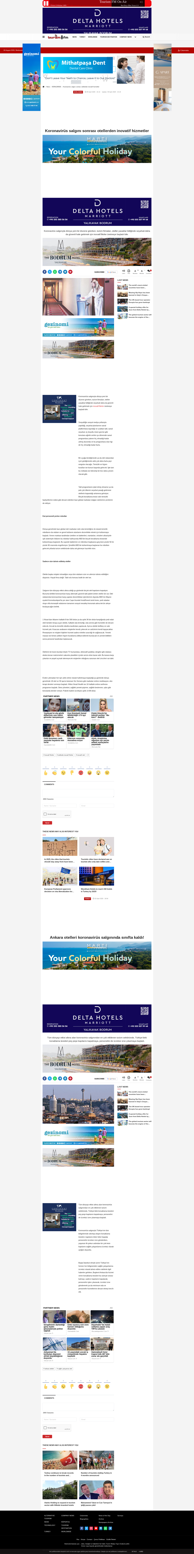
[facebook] (45, 272)
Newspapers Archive (106, 1522)
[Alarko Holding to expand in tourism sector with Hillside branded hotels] (60, 1489)
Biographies (84, 1519)
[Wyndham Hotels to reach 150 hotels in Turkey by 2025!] (96, 876)
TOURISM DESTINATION (108, 37)
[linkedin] (65, 272)
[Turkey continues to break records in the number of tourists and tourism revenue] (60, 1460)
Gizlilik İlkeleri (111, 1539)
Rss (78, 1539)
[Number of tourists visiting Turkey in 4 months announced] (96, 1460)
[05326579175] (105, 1528)
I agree (141, 1551)
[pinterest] (70, 272)
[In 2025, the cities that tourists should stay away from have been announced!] (60, 846)
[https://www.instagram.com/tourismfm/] (91, 1528)
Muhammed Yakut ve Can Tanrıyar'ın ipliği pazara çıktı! (96, 1504)
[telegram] (60, 272)
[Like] (46, 769)
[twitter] (50, 272)
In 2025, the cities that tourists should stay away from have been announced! (58, 860)
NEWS (74, 37)
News (48, 87)
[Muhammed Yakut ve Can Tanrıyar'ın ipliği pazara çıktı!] (96, 1489)
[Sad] (107, 769)
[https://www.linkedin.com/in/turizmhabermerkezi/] (100, 1528)
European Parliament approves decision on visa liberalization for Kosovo (58, 890)
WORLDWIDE (92, 37)
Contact (89, 1539)
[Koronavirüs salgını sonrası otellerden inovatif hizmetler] (78, 297)
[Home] (43, 87)
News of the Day (104, 1515)
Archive (101, 1519)
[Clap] (54, 769)
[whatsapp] (55, 272)
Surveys (120, 1515)
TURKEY (82, 37)
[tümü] (135, 37)
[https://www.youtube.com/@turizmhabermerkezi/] (96, 1528)
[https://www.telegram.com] (110, 1528)
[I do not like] (72, 769)
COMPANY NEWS (126, 37)
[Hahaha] (89, 769)
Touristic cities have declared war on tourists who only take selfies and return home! (96, 860)
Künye (83, 1539)
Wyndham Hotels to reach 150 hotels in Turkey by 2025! (96, 890)
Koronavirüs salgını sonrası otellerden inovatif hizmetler (81, 87)
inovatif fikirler (98, 406)
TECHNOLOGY (49, 1525)
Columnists (184, 50)
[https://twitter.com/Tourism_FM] (86, 1528)
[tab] (49, 784)
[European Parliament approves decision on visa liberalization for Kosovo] (60, 876)
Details (134, 1551)
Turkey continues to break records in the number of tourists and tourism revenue (59, 1474)
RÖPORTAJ (65, 1522)
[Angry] (81, 769)
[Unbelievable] (98, 769)
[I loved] (63, 769)
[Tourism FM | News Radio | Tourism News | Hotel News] (58, 37)
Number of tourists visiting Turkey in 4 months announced (96, 1474)
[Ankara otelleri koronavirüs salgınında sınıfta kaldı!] (78, 1104)
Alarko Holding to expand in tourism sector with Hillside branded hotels (59, 1504)
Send (47, 823)
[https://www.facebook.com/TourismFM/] (81, 1528)
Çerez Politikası (99, 1539)
